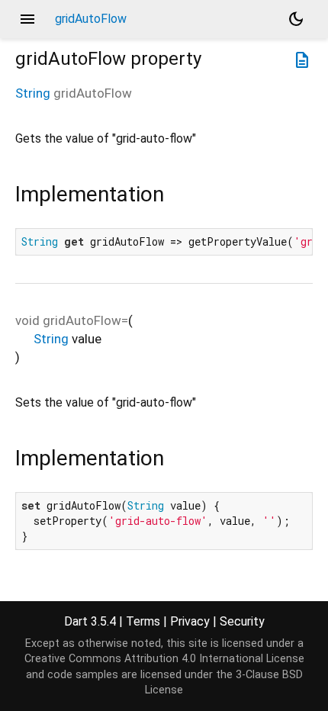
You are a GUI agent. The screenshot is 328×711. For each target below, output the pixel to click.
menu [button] (27, 19)
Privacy (190, 621)
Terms (143, 621)
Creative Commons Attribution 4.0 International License (164, 658)
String (32, 93)
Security (242, 621)
